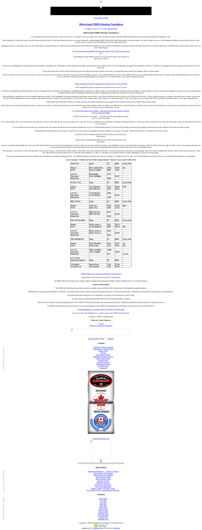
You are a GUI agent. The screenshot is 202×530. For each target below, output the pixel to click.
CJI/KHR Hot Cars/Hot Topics (103, 349)
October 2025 (103, 517)
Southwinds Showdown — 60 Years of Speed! (103, 471)
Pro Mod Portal (103, 366)
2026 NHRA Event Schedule (103, 475)
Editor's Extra (103, 351)
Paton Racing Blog (103, 362)
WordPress (116, 528)
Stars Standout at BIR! (103, 477)
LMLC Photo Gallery (103, 359)
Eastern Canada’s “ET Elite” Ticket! (103, 488)
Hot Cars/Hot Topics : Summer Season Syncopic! (103, 490)
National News (112, 29)
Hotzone (103, 353)
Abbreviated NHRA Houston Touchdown (101, 24)
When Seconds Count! (103, 479)
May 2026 (103, 504)
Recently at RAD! (103, 481)
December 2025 (103, 514)
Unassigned (103, 368)
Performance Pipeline (103, 364)
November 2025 (103, 515)
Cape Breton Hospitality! (103, 486)
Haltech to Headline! (103, 483)
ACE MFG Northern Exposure (103, 347)
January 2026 (103, 512)
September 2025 (103, 519)
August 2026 (103, 498)
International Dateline (103, 355)
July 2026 (103, 500)
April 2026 (103, 506)
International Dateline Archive (103, 357)
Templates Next (98, 528)
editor (89, 29)
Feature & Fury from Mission (103, 473)
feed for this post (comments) (101, 326)
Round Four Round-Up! (103, 485)
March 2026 (103, 508)
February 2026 (103, 510)
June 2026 (103, 502)
